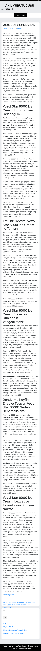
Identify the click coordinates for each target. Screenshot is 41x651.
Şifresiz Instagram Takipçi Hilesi (15, 630)
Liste (5, 623)
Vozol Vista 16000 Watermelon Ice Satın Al (19, 602)
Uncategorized (9, 595)
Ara (4, 611)
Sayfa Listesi (8, 627)
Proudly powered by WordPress (15, 646)
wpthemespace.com (23, 648)
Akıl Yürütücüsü (19, 5)
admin (19, 28)
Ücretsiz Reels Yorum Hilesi (13, 634)
